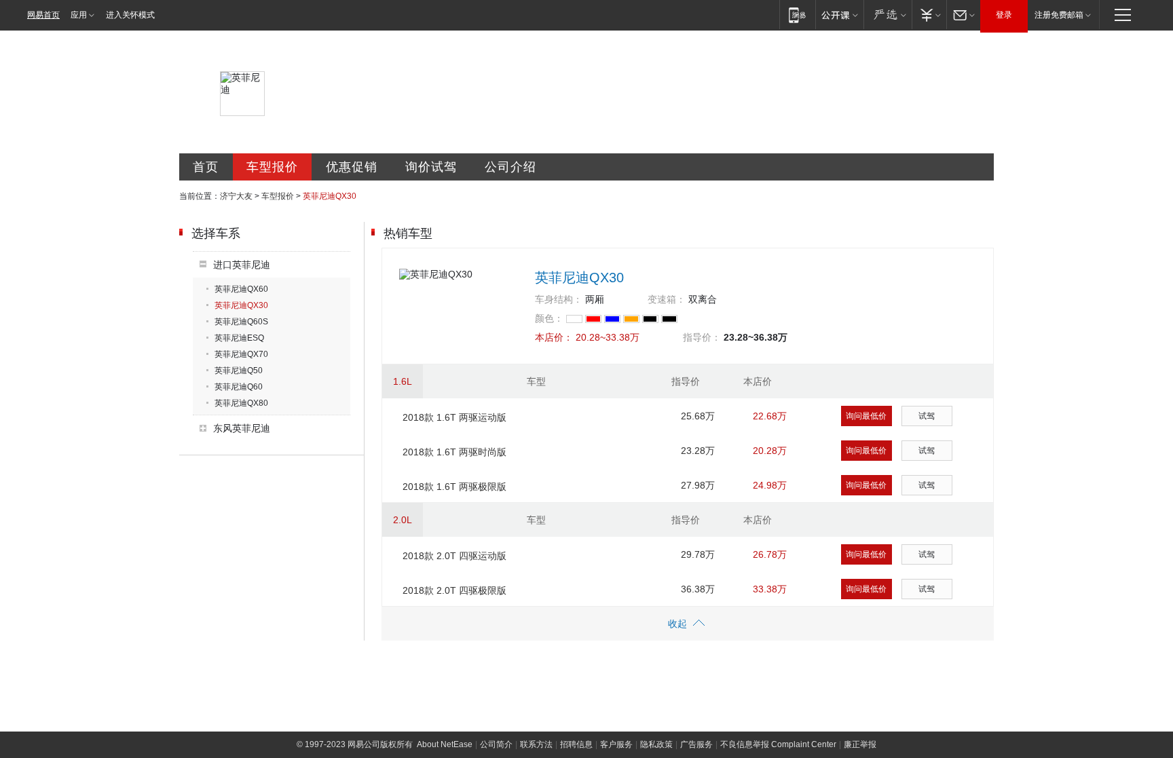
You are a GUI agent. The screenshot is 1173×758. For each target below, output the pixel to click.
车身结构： (558, 299)
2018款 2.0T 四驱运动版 (454, 555)
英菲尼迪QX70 (241, 354)
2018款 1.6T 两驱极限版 (454, 486)
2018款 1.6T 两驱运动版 (454, 417)
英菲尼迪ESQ (239, 338)
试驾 (926, 416)
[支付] (929, 14)
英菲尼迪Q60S (241, 321)
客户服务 (616, 744)
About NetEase (444, 744)
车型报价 (272, 167)
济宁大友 (236, 196)
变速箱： (667, 299)
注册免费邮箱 (1059, 15)
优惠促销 (351, 167)
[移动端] (797, 14)
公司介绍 (510, 167)
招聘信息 (576, 744)
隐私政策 (656, 744)
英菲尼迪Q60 (239, 387)
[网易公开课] (839, 14)
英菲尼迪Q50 (239, 370)
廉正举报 (860, 744)
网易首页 (43, 15)
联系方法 (536, 744)
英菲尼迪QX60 (241, 289)
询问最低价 (866, 416)
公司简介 (496, 744)
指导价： (702, 337)
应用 (79, 15)
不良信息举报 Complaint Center (778, 744)
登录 (1004, 15)
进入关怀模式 (130, 15)
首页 (206, 167)
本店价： (554, 337)
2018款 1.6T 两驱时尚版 (454, 452)
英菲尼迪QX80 (241, 403)
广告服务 (696, 744)
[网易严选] (887, 14)
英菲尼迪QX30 (241, 305)
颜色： (549, 318)
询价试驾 (431, 167)
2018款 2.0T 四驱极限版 (454, 590)
